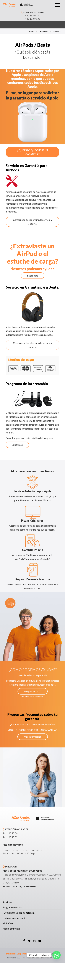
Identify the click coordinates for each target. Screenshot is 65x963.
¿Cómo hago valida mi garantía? (19, 912)
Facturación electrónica (15, 917)
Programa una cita (12, 907)
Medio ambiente (11, 928)
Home (31, 31)
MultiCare (8, 923)
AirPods (56, 31)
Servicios (44, 31)
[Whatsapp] (56, 955)
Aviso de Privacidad (31, 957)
